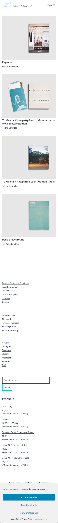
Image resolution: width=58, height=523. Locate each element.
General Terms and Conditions (15, 283)
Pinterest (6, 361)
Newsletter (7, 343)
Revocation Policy (10, 330)
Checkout (6, 319)
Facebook (6, 350)
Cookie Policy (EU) (10, 294)
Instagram (7, 346)
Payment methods (10, 323)
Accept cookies (29, 497)
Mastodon (6, 358)
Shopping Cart (8, 315)
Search (7, 387)
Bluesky (5, 354)
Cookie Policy (16, 519)
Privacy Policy (27, 519)
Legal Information (40, 519)
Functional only (29, 505)
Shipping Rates (9, 327)
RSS (4, 365)
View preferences (29, 513)
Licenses (6, 298)
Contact (6, 302)
